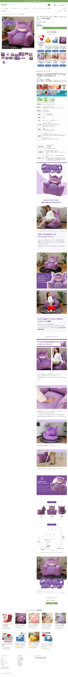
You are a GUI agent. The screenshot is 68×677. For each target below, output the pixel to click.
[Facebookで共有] (37, 25)
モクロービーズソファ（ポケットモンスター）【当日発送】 (48, 61)
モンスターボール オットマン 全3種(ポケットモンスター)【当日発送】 (7, 644)
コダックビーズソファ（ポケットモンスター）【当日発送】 (48, 47)
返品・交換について (21, 660)
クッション (11, 8)
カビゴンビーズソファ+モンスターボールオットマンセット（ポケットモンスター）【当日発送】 (47, 645)
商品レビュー (20, 661)
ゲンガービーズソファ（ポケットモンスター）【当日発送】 (62, 47)
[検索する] (49, 5)
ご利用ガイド (64, 8)
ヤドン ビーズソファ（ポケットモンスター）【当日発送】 (62, 61)
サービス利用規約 (20, 657)
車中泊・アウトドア (27, 8)
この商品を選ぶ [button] (40, 51)
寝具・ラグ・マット (18, 8)
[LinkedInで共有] (40, 25)
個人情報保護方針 (20, 659)
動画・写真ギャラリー (5, 11)
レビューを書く (51, 603)
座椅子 (6, 8)
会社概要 (19, 665)
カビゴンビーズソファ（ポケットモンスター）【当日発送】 (55, 47)
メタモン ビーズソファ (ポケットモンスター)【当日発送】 (40, 61)
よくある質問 (20, 664)
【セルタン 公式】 (4, 626)
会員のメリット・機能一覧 (62, 11)
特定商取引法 (20, 663)
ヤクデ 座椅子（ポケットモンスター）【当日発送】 (55, 61)
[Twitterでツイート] (38, 25)
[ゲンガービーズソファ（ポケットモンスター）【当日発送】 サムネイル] (3, 54)
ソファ (2, 8)
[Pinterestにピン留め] (41, 25)
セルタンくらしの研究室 (47, 8)
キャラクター (34, 8)
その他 (39, 8)
